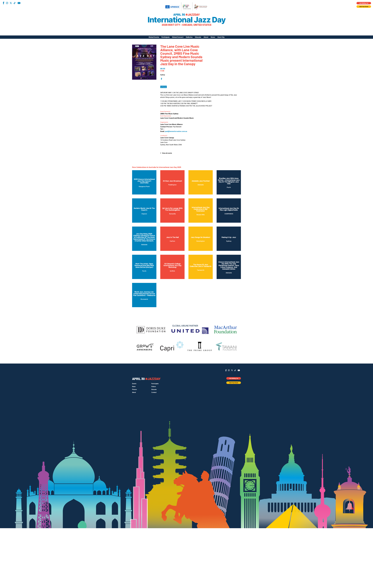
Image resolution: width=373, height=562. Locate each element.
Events (134, 383)
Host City (220, 37)
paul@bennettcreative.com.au (176, 131)
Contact (153, 392)
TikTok (14, 3)
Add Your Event (363, 6)
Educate (198, 37)
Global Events (154, 37)
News (213, 37)
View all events (167, 153)
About (206, 37)
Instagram (7, 3)
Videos (153, 386)
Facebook (3, 3)
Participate (165, 37)
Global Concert (177, 37)
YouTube (19, 3)
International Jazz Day (186, 20)
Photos (134, 389)
